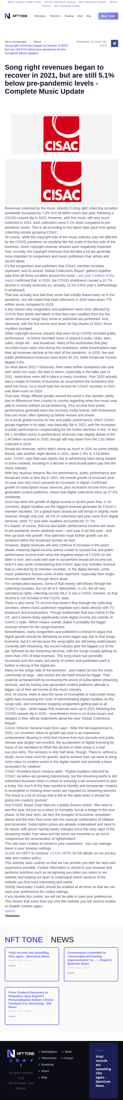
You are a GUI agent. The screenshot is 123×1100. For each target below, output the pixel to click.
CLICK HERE (61, 853)
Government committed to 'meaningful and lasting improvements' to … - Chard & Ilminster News (90, 958)
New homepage (15, 41)
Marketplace (40, 16)
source (10, 911)
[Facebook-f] (21, 1065)
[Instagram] (10, 1060)
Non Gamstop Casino (67, 5)
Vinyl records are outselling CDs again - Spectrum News (28, 954)
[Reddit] (17, 1060)
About (80, 16)
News (37, 41)
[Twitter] (24, 1060)
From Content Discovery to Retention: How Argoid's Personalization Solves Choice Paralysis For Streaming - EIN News (30, 1000)
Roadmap (69, 16)
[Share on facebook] (114, 43)
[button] (108, 16)
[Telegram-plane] (31, 1060)
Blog (89, 16)
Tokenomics (55, 16)
